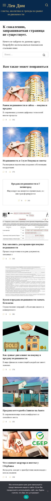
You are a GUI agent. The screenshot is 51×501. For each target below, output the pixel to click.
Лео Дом (16, 5)
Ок (26, 497)
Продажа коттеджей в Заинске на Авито (23, 410)
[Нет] (47, 491)
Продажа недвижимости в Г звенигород (25, 185)
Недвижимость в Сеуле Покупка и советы (24, 161)
